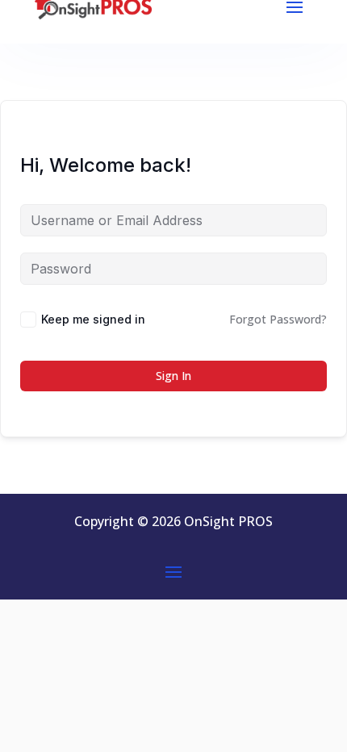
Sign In (173, 375)
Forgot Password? (278, 319)
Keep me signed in (93, 319)
